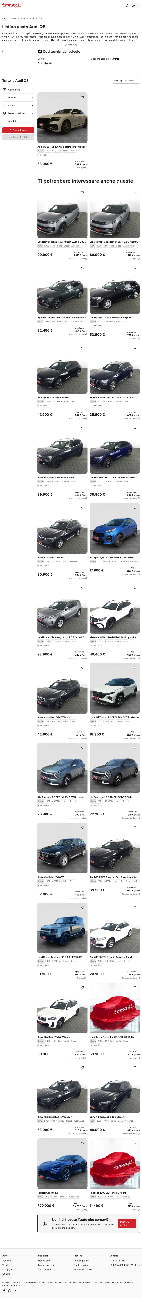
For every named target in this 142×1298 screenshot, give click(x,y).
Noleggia (7, 1269)
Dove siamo (44, 1260)
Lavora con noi (46, 1265)
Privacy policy (81, 1260)
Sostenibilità (44, 1269)
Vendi (5, 1265)
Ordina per (119, 80)
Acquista (6, 1260)
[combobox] (126, 81)
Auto (23, 18)
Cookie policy (81, 1265)
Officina (6, 1273)
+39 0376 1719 (117, 1260)
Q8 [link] (40, 18)
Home (13, 18)
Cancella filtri (20, 137)
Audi (32, 18)
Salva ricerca (20, 130)
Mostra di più (71, 45)
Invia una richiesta (125, 1223)
